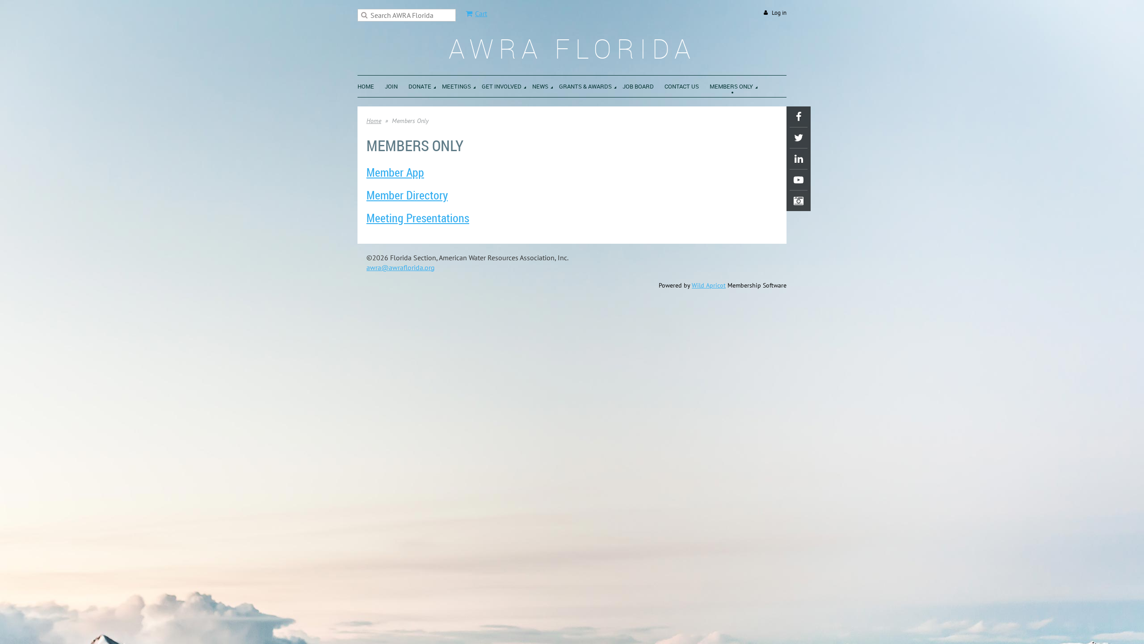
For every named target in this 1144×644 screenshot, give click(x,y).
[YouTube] (799, 179)
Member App (395, 172)
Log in (779, 13)
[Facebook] (799, 116)
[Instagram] (799, 201)
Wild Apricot (709, 285)
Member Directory (407, 195)
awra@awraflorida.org (400, 267)
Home (373, 121)
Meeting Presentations (417, 218)
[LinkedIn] (799, 158)
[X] (799, 137)
